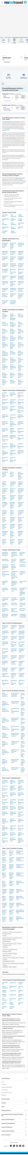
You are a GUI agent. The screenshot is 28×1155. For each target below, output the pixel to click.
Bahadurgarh (6, 97)
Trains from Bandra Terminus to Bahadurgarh (13, 974)
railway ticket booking (20, 177)
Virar (17, 109)
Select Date (23, 96)
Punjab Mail (5, 94)
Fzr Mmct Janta (6, 105)
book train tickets (8, 121)
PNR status (7, 128)
